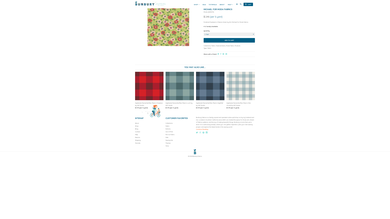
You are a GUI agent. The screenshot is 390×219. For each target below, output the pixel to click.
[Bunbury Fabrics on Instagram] (207, 132)
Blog (136, 129)
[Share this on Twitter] (218, 54)
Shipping (138, 140)
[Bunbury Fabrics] (153, 4)
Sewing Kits (169, 140)
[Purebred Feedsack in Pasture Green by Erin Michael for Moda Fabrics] (168, 25)
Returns (137, 137)
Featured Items (220, 46)
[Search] (241, 4)
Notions (168, 129)
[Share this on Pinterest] (223, 54)
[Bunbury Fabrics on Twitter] (197, 132)
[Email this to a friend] (226, 54)
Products (237, 46)
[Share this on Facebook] (220, 54)
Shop (196, 4)
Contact (137, 132)
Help (230, 4)
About (222, 4)
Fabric (213, 46)
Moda (205, 12)
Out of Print (169, 132)
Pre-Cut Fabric (170, 134)
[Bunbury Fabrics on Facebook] (200, 132)
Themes (168, 143)
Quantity (207, 31)
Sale (204, 4)
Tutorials (213, 4)
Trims (167, 146)
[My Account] (237, 4)
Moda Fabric (230, 46)
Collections (169, 123)
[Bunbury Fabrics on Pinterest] (203, 132)
